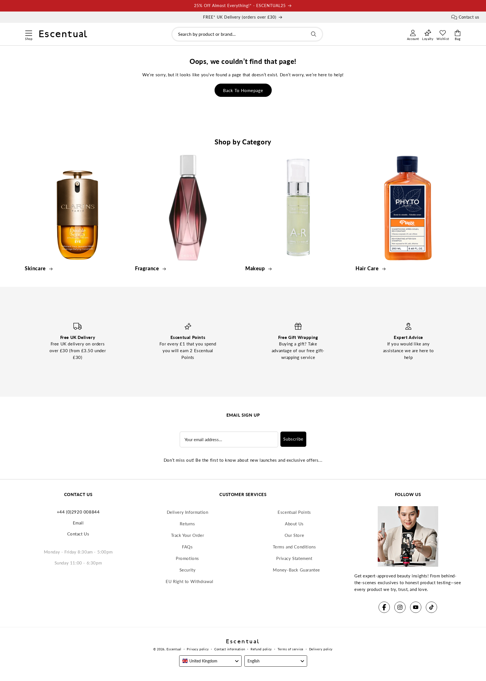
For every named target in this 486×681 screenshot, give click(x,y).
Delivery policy (321, 649)
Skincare (36, 268)
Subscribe (293, 438)
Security (187, 569)
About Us (294, 523)
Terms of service (290, 649)
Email (78, 522)
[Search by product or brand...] (313, 34)
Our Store (294, 535)
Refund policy (261, 649)
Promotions (187, 558)
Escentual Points (294, 512)
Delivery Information (187, 512)
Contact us (469, 17)
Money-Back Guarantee (296, 569)
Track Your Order (187, 535)
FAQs (187, 546)
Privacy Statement (294, 558)
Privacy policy (198, 649)
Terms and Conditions (294, 546)
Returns (187, 523)
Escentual (173, 649)
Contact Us (78, 533)
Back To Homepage (243, 90)
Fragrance (147, 268)
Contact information (229, 649)
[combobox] (247, 34)
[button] (28, 32)
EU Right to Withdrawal (189, 581)
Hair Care (368, 268)
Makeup (255, 268)
